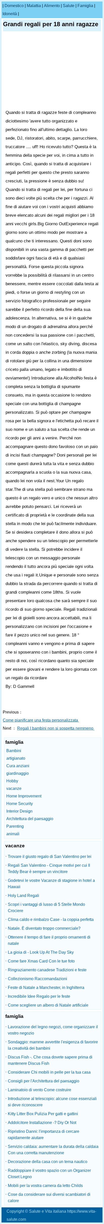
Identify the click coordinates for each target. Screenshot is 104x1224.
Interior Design (19, 811)
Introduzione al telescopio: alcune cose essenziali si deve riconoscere (52, 1102)
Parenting (15, 826)
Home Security (19, 803)
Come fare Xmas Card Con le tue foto (41, 961)
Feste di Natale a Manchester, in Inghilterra (46, 987)
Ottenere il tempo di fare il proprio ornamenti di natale (49, 940)
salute (68, 6)
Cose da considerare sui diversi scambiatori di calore (49, 1197)
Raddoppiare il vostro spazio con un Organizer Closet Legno (49, 1173)
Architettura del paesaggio (29, 819)
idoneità (10, 14)
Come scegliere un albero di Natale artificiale (48, 1005)
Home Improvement (23, 796)
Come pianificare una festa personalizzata (41, 720)
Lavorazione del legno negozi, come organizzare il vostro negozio (53, 1030)
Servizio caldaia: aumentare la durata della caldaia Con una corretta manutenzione (53, 1149)
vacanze (13, 788)
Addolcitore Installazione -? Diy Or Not (42, 1122)
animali (12, 834)
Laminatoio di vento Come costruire (39, 1090)
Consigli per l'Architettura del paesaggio (43, 1081)
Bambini (13, 751)
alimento (52, 6)
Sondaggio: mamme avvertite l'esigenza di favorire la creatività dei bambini (53, 1045)
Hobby (12, 781)
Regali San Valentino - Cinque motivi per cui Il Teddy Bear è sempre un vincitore (49, 868)
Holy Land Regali (23, 895)
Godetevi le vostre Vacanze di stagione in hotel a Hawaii (51, 883)
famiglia (85, 6)
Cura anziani (17, 766)
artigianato (15, 758)
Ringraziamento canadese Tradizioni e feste (47, 970)
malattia (34, 6)
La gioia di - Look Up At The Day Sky (41, 952)
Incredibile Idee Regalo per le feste (39, 996)
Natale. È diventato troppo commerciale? (44, 928)
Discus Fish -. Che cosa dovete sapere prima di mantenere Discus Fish (50, 1060)
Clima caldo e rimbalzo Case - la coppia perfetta (51, 919)
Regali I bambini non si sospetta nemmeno (55, 728)
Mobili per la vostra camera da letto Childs (45, 1185)
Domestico (14, 6)
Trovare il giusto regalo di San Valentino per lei (49, 856)
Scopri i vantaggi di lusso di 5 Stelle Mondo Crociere (46, 907)
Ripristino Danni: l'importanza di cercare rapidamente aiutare (43, 1134)
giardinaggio (17, 773)
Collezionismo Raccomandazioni (37, 979)
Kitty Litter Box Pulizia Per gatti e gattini (43, 1114)
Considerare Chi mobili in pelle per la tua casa (49, 1072)
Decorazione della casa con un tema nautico (47, 1161)
